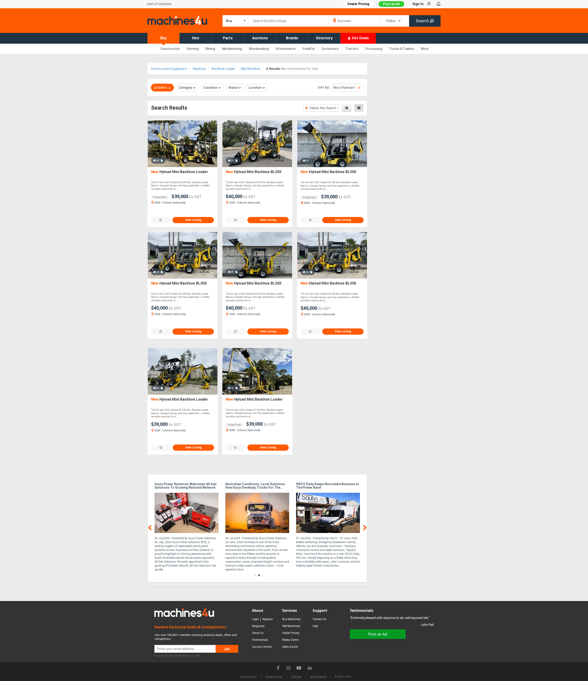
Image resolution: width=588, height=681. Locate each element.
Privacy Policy (273, 676)
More (425, 49)
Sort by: (324, 87)
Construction (170, 49)
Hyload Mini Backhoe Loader (179, 172)
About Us (258, 633)
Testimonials (260, 640)
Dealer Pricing (290, 633)
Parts (228, 38)
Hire (195, 38)
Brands (292, 38)
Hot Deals (360, 38)
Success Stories (262, 647)
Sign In (418, 4)
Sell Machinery (291, 626)
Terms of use (248, 676)
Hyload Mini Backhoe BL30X (253, 172)
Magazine (258, 626)
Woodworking (259, 49)
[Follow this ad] (160, 220)
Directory (324, 38)
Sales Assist (290, 646)
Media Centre (290, 639)
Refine (162, 87)
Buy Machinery (291, 619)
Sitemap (296, 676)
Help (315, 626)
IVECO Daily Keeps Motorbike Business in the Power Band (327, 485)
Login (255, 619)
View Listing (193, 220)
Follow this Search (322, 108)
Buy (163, 38)
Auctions (260, 38)
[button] (255, 575)
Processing (373, 49)
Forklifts (309, 49)
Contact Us (320, 619)
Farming (193, 49)
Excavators (330, 49)
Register (268, 619)
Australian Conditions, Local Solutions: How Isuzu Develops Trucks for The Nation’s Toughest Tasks (255, 486)
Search (423, 20)
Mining (210, 49)
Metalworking (232, 49)
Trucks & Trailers (401, 49)
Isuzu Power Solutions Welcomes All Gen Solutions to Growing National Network (186, 485)
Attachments (286, 49)
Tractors (352, 49)
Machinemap (318, 676)
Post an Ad (391, 4)
